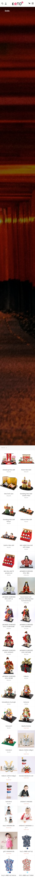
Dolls (3, 447)
